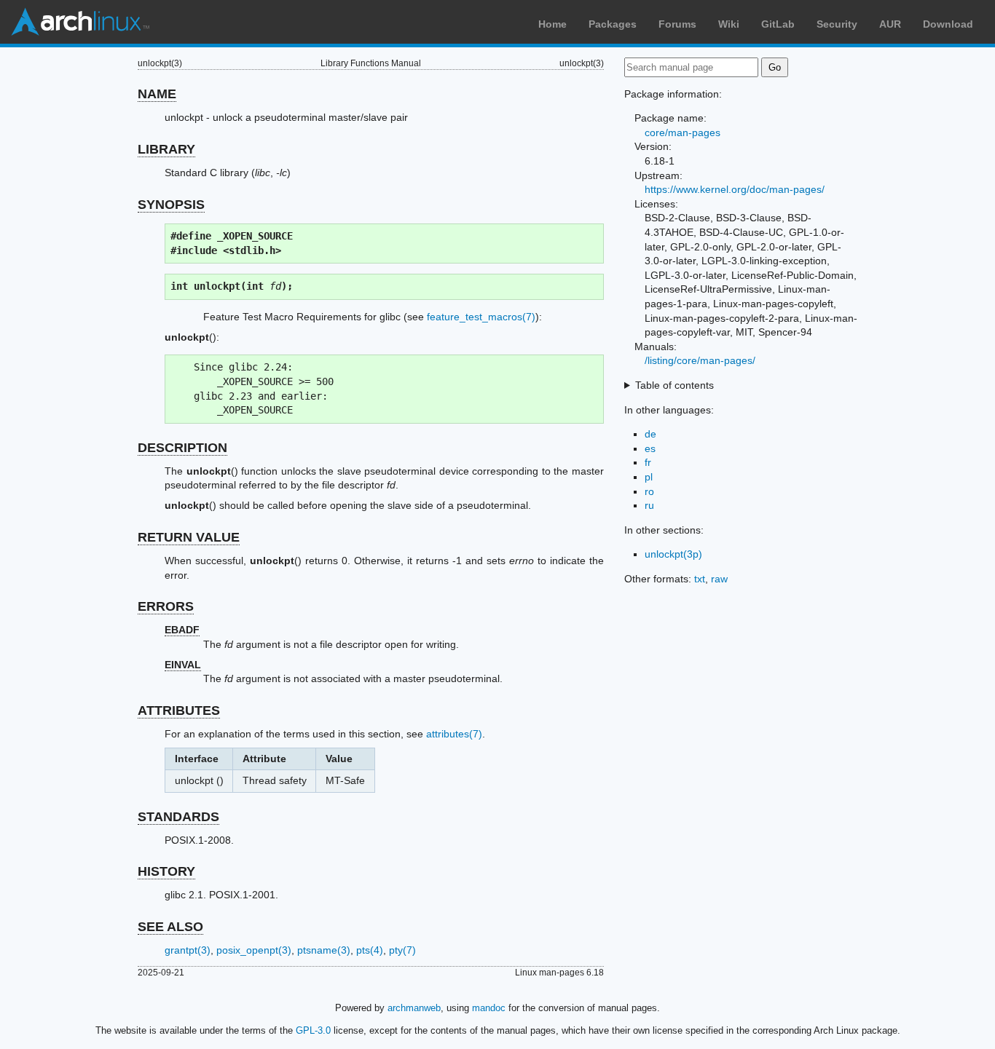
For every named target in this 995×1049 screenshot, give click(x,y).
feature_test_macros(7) (481, 316)
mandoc (489, 1007)
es (650, 448)
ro (649, 491)
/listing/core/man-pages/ (700, 360)
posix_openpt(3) (253, 950)
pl (649, 477)
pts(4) (369, 950)
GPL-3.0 (313, 1030)
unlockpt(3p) (673, 554)
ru (649, 505)
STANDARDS (178, 816)
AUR (890, 24)
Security (837, 24)
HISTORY (166, 871)
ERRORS (166, 606)
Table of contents (674, 385)
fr (648, 462)
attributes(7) (454, 734)
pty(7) (402, 950)
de (650, 434)
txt (699, 579)
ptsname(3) (323, 950)
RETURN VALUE (189, 537)
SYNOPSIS (171, 204)
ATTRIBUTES (179, 710)
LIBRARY (166, 149)
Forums (677, 24)
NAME (157, 94)
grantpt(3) (188, 950)
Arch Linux (80, 21)
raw (719, 579)
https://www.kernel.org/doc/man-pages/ (735, 189)
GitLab (778, 24)
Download (948, 24)
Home (552, 24)
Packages (613, 24)
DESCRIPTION (182, 447)
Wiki (728, 24)
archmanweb (414, 1007)
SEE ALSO (170, 926)
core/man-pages (682, 132)
